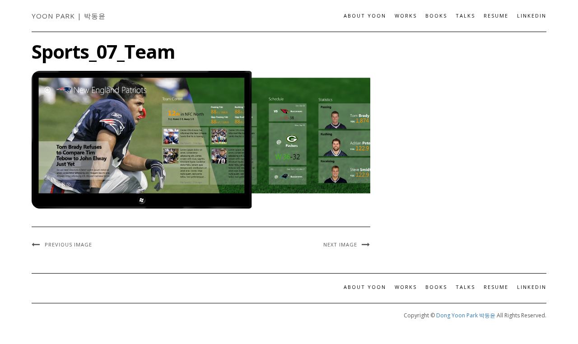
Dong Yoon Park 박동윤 (465, 315)
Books (436, 15)
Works (406, 15)
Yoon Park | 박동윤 (69, 15)
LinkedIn (531, 15)
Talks (465, 15)
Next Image (340, 244)
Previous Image (68, 244)
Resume (496, 15)
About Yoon (365, 15)
